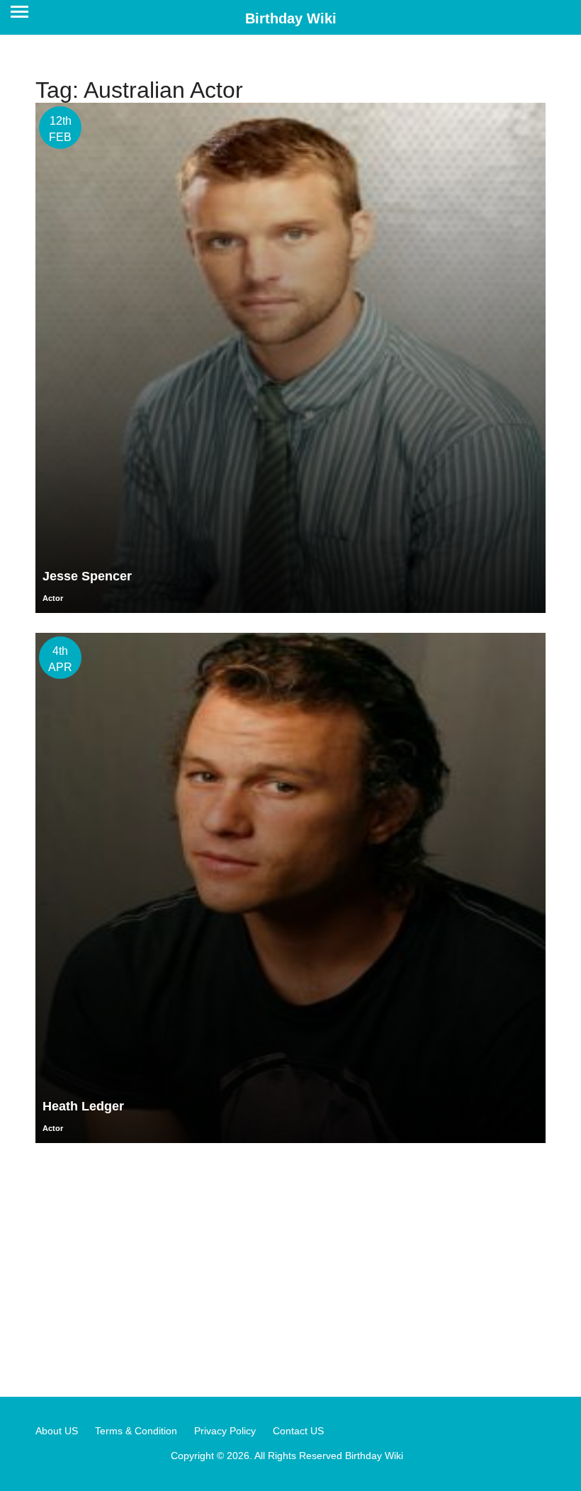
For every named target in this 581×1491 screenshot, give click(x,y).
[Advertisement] (290, 1269)
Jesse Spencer (87, 576)
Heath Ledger (83, 1106)
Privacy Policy (225, 1430)
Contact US (298, 1430)
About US (56, 1430)
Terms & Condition (136, 1430)
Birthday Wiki (291, 18)
